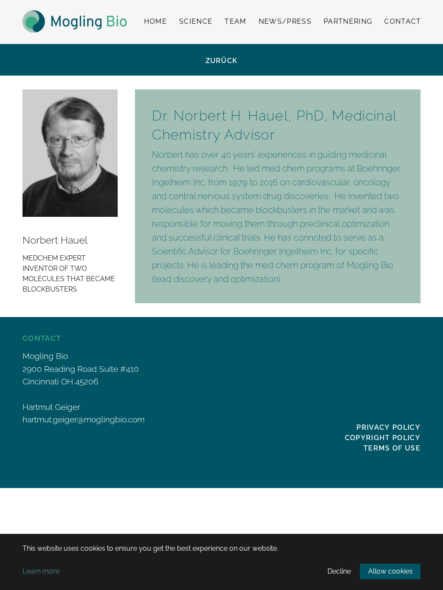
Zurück (221, 61)
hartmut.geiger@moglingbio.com (83, 419)
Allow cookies (390, 571)
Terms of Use (392, 448)
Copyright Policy (383, 438)
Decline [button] (339, 571)
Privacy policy (388, 427)
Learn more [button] (41, 571)
